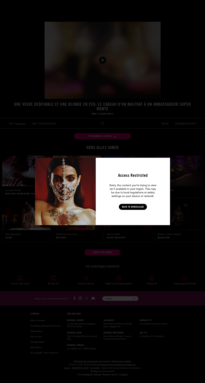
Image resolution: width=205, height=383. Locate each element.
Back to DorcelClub (133, 206)
